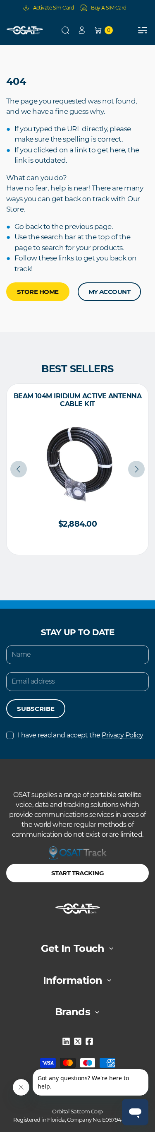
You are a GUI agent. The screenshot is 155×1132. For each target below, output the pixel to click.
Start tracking (77, 873)
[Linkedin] (66, 1041)
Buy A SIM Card (108, 8)
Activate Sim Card (53, 8)
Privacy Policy (122, 735)
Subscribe (36, 709)
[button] (65, 30)
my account (109, 292)
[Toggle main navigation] (142, 30)
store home (38, 292)
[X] (78, 1041)
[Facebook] (89, 1041)
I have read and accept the (80, 735)
